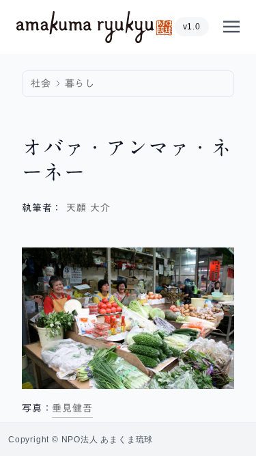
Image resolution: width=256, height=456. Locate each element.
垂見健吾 (72, 408)
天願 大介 (88, 208)
